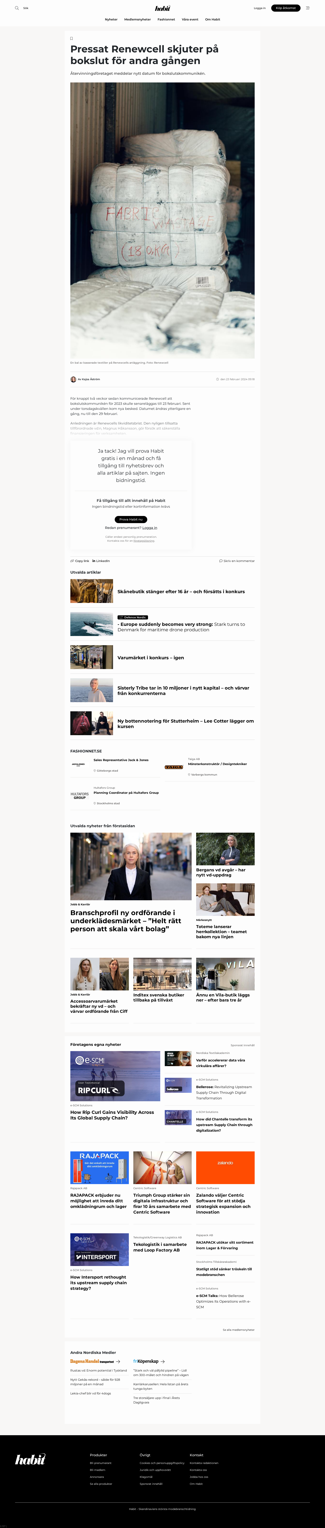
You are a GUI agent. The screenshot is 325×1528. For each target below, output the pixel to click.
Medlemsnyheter (137, 19)
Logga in (149, 528)
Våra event (190, 19)
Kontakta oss (198, 1470)
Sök (25, 8)
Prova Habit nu (131, 519)
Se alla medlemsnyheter (239, 1330)
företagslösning (144, 540)
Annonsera (97, 1477)
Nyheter (111, 19)
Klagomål (146, 1477)
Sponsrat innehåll (151, 1484)
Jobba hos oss (199, 1477)
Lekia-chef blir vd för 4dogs (90, 1393)
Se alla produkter (101, 1484)
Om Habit (212, 19)
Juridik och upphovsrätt (155, 1470)
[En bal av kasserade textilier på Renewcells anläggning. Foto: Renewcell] (162, 220)
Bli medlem (97, 1470)
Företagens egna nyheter (95, 1044)
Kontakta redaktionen (204, 1463)
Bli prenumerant (101, 1463)
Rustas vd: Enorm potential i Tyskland (98, 1370)
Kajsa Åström (91, 379)
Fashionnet (166, 19)
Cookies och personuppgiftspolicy (162, 1463)
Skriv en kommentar (239, 561)
